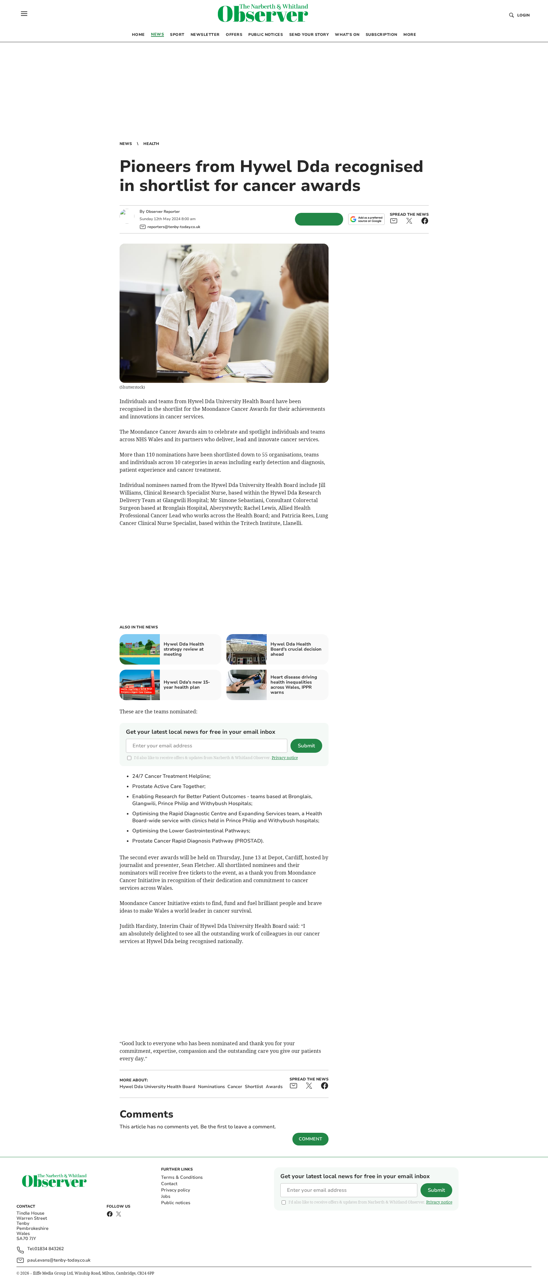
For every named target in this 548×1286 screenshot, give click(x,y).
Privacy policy (175, 1190)
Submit (306, 745)
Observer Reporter (163, 211)
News (126, 143)
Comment (310, 1139)
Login (523, 15)
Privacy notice (285, 757)
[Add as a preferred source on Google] (366, 219)
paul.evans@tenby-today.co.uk (58, 1260)
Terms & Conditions (182, 1177)
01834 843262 (49, 1249)
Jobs (165, 1196)
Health (151, 143)
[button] (24, 13)
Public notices (175, 1203)
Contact (169, 1184)
